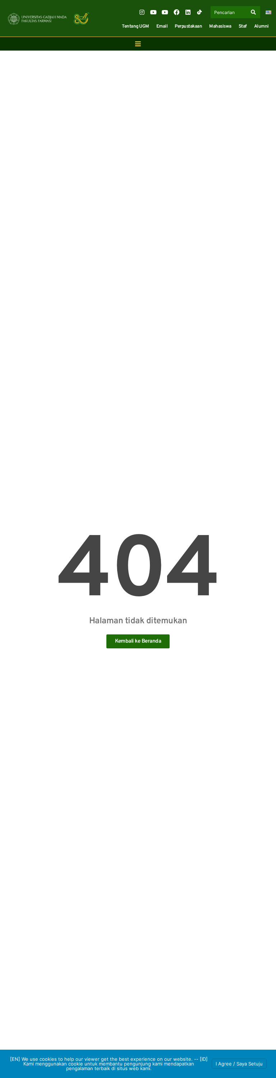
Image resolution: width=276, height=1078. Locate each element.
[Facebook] (176, 12)
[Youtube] (153, 12)
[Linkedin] (188, 12)
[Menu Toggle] (138, 44)
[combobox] (230, 12)
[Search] (255, 12)
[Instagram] (142, 12)
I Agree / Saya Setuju (239, 1064)
